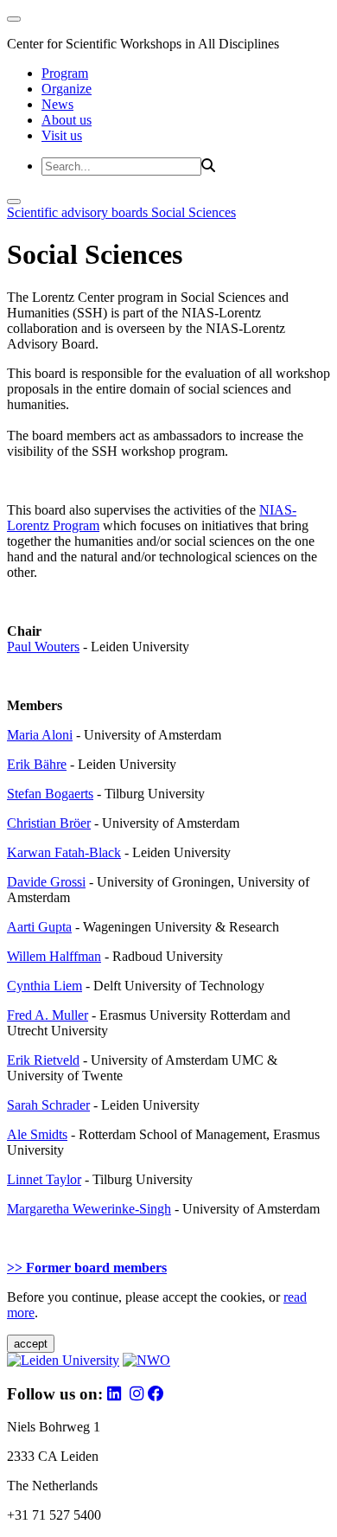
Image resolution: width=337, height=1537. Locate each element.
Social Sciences (193, 212)
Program (64, 73)
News (57, 104)
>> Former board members (87, 1267)
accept (31, 1343)
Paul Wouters (43, 646)
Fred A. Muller (47, 1015)
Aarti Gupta (39, 926)
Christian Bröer (49, 823)
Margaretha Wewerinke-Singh (89, 1208)
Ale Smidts (37, 1134)
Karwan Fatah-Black (64, 852)
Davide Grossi (46, 881)
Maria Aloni (40, 734)
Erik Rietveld (43, 1060)
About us (66, 119)
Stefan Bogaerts (50, 793)
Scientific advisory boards (79, 212)
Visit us (61, 135)
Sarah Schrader (48, 1105)
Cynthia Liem (44, 985)
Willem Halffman (54, 956)
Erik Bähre (37, 764)
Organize (66, 88)
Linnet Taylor (44, 1179)
